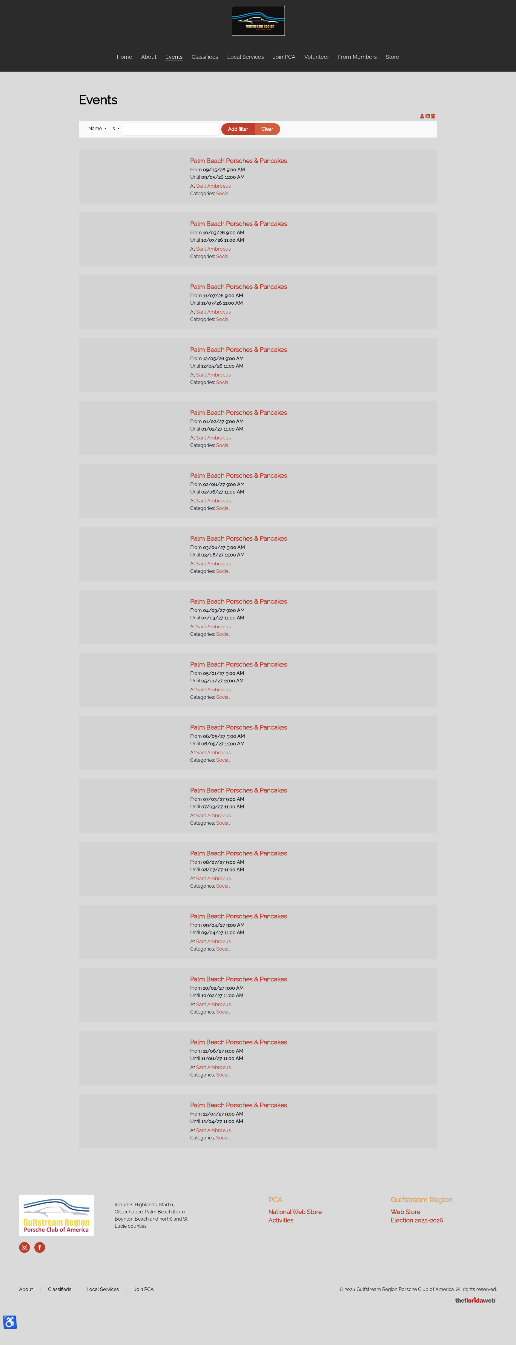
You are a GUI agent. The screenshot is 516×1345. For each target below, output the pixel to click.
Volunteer (316, 57)
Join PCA (284, 57)
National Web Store (295, 1212)
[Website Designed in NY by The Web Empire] (476, 1299)
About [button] (148, 57)
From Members (357, 57)
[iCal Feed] (433, 116)
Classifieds (205, 57)
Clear (267, 129)
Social (223, 193)
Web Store (405, 1212)
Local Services (245, 57)
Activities (281, 1220)
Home (124, 57)
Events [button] (174, 57)
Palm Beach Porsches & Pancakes (238, 160)
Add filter (238, 129)
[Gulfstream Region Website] (56, 1215)
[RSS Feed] (428, 116)
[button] (97, 128)
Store (392, 57)
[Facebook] (39, 1247)
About (26, 1289)
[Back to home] (258, 21)
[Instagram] (24, 1247)
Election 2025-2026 (417, 1220)
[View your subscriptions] (423, 116)
